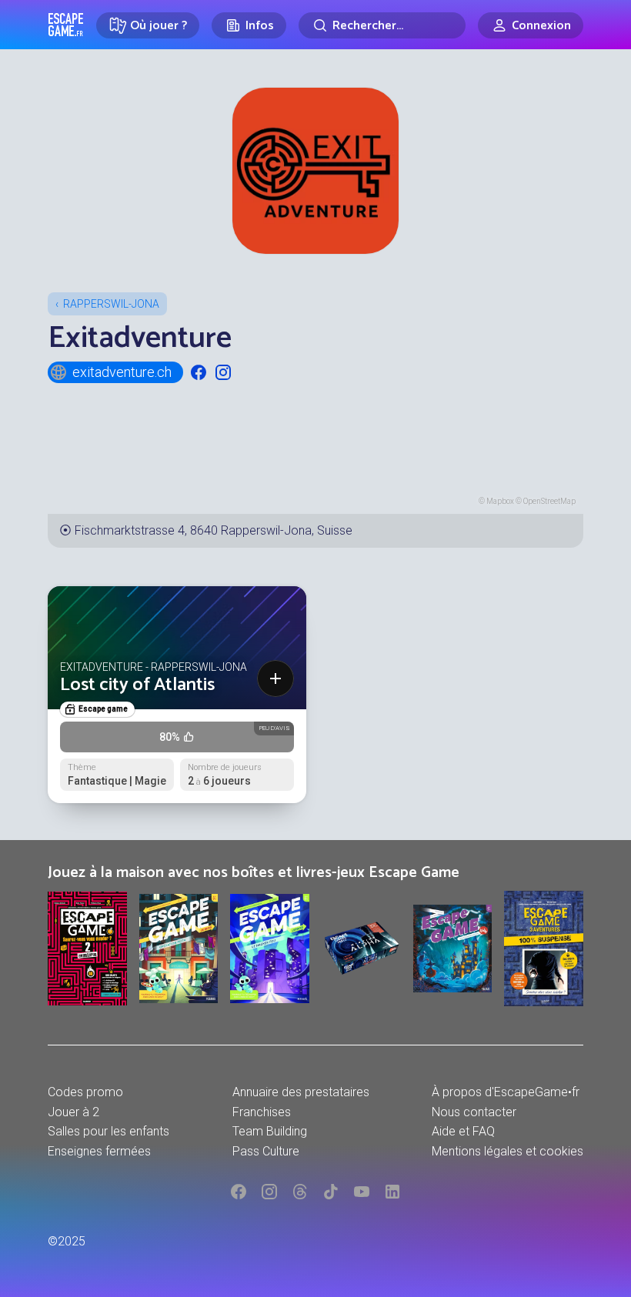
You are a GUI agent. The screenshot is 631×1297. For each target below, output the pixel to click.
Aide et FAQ (463, 1131)
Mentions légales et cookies (507, 1151)
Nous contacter (474, 1112)
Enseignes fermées (99, 1151)
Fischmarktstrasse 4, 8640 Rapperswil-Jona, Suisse (213, 530)
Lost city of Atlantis (137, 685)
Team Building (269, 1131)
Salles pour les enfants (108, 1131)
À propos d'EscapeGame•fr (505, 1092)
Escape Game (66, 24)
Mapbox (500, 501)
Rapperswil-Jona (111, 304)
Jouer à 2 (73, 1112)
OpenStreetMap (549, 501)
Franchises (261, 1112)
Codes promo (85, 1092)
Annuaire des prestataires (300, 1092)
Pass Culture (265, 1151)
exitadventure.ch (122, 372)
